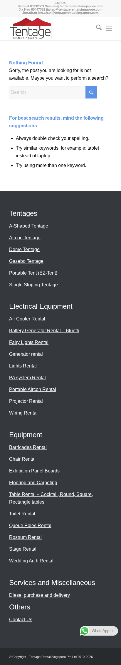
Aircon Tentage (25, 237)
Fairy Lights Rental (28, 342)
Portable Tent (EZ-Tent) (33, 272)
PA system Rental (27, 377)
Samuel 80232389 (31, 6)
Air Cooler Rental (27, 318)
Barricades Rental (28, 447)
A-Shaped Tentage (28, 225)
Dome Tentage (24, 249)
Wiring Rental (23, 412)
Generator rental (26, 354)
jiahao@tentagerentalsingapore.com (74, 9)
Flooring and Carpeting (33, 482)
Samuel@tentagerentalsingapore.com (74, 6)
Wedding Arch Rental (31, 560)
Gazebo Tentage (26, 261)
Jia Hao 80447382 (32, 9)
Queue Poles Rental (30, 525)
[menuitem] (96, 28)
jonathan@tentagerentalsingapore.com (68, 12)
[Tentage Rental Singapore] (50, 28)
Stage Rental (22, 549)
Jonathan (29, 12)
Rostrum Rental (25, 537)
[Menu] (109, 28)
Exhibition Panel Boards (34, 470)
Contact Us (20, 619)
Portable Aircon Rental (32, 389)
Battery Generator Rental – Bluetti (44, 330)
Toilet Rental (22, 513)
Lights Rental (23, 365)
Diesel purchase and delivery (39, 595)
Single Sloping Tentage (33, 284)
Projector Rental (26, 401)
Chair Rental (22, 459)
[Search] (96, 28)
